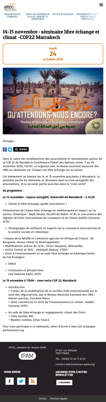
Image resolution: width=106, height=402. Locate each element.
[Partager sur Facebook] (5, 151)
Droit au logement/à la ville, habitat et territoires (37, 16)
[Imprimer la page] (21, 151)
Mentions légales (58, 398)
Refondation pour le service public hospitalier (88, 16)
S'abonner (64, 382)
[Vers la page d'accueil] (10, 7)
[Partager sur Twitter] (10, 151)
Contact (43, 398)
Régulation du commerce (12, 15)
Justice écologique (62, 14)
